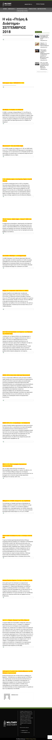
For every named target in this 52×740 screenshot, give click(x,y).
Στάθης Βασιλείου (43, 40)
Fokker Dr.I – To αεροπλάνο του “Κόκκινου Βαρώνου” (44, 44)
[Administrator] (7, 697)
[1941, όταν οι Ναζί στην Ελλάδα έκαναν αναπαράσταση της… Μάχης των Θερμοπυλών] (37, 63)
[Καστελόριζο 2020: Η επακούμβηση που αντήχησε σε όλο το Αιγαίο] (37, 36)
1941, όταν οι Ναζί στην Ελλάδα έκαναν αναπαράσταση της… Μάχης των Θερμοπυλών (44, 65)
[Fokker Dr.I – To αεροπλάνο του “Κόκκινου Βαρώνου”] (37, 44)
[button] (28, 4)
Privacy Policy (33, 738)
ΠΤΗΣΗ (27, 738)
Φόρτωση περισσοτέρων (41, 71)
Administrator (14, 694)
